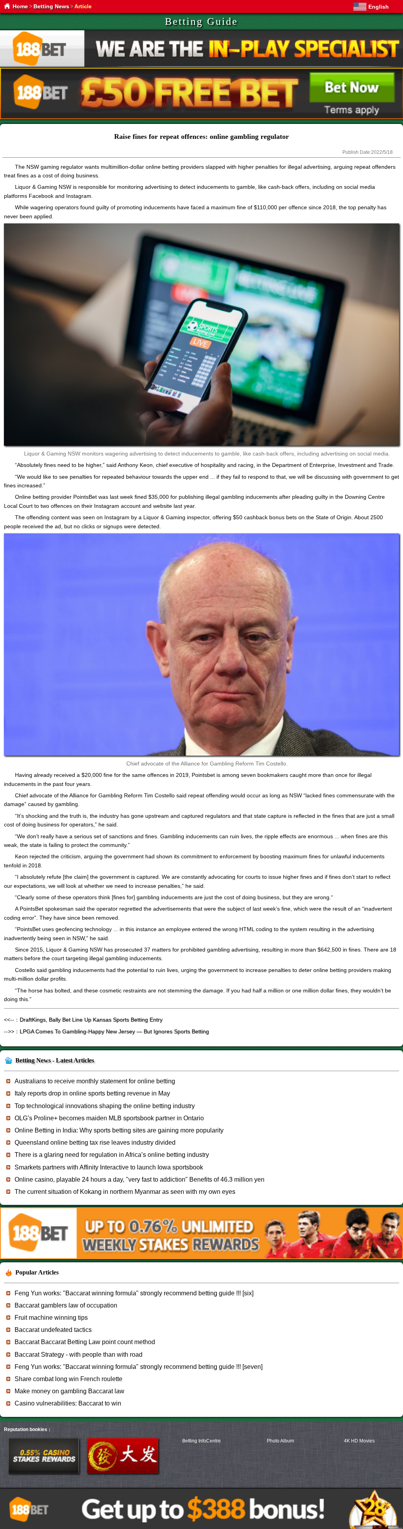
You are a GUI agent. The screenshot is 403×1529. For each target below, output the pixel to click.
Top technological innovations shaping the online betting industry (105, 1106)
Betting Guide (201, 21)
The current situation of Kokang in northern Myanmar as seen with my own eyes (125, 1191)
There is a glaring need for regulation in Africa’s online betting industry (112, 1154)
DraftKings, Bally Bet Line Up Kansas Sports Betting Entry (91, 1019)
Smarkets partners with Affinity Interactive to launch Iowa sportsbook (109, 1167)
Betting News (51, 6)
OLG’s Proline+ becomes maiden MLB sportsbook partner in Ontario (109, 1118)
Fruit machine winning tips (51, 1317)
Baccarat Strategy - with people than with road (78, 1354)
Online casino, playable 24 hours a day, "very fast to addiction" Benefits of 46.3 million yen (139, 1179)
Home (20, 6)
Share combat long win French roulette (68, 1379)
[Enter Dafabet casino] (122, 1472)
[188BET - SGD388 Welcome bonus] (201, 1258)
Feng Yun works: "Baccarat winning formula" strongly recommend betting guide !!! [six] (134, 1293)
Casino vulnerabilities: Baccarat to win (68, 1403)
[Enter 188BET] (43, 1472)
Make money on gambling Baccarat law (69, 1391)
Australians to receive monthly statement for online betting (95, 1081)
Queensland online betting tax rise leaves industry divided (95, 1142)
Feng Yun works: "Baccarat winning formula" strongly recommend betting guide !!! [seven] (139, 1366)
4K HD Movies (359, 1441)
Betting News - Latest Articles (54, 1060)
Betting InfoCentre (201, 1441)
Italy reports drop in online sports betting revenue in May (92, 1093)
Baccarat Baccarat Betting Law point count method (85, 1342)
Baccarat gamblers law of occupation (66, 1305)
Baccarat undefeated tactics (53, 1329)
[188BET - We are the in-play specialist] (201, 65)
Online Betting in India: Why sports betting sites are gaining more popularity (119, 1130)
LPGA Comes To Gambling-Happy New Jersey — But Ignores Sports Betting (114, 1031)
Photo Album (280, 1441)
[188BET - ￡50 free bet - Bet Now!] (201, 118)
